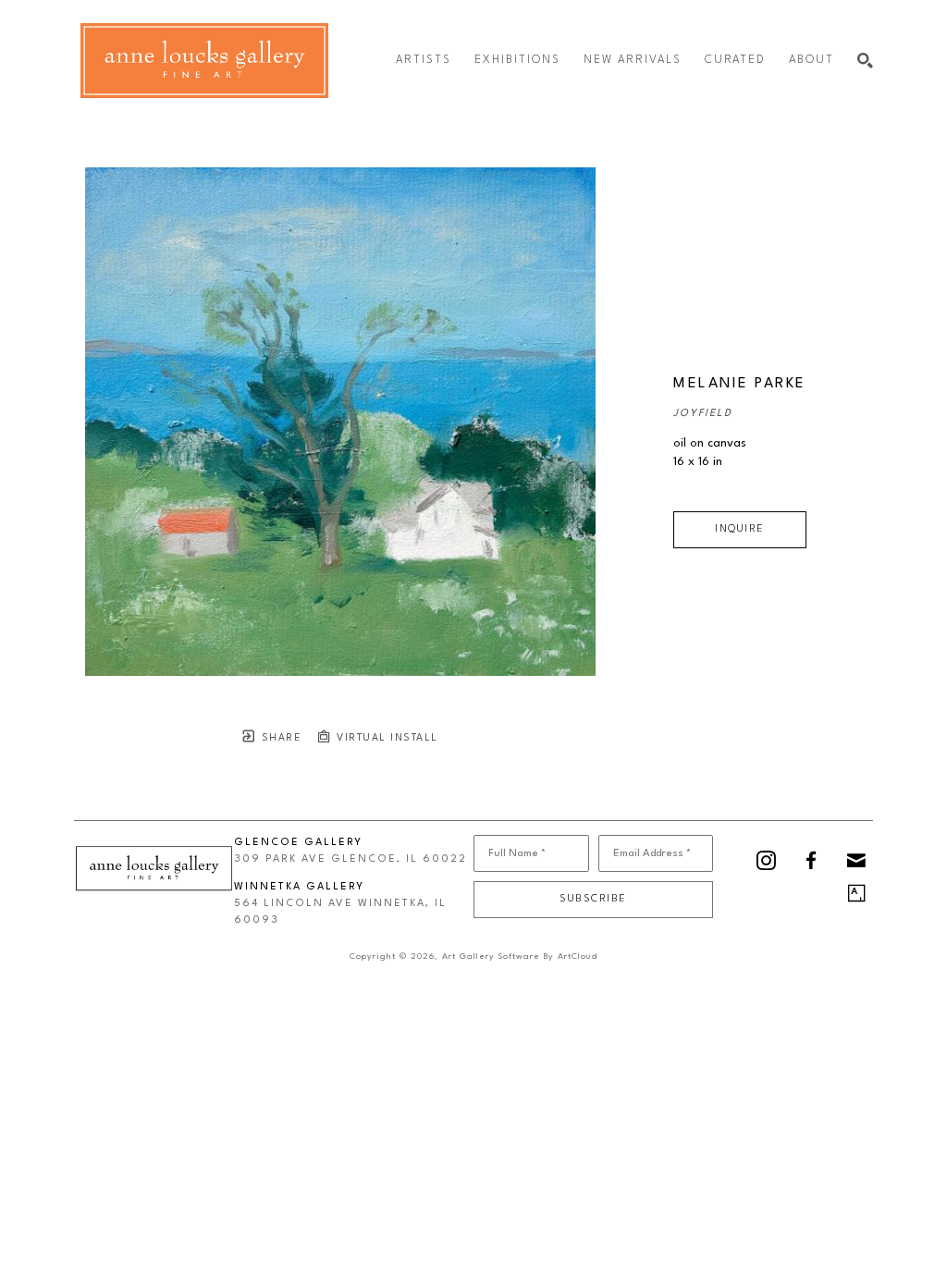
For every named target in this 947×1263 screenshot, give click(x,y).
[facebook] (811, 860)
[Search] (865, 60)
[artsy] (857, 893)
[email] (857, 860)
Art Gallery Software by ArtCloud (519, 956)
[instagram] (766, 860)
